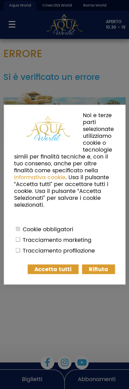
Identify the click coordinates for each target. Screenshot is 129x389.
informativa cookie (39, 177)
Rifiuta (98, 269)
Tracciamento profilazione (59, 250)
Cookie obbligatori (48, 229)
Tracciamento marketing (57, 239)
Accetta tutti (53, 269)
